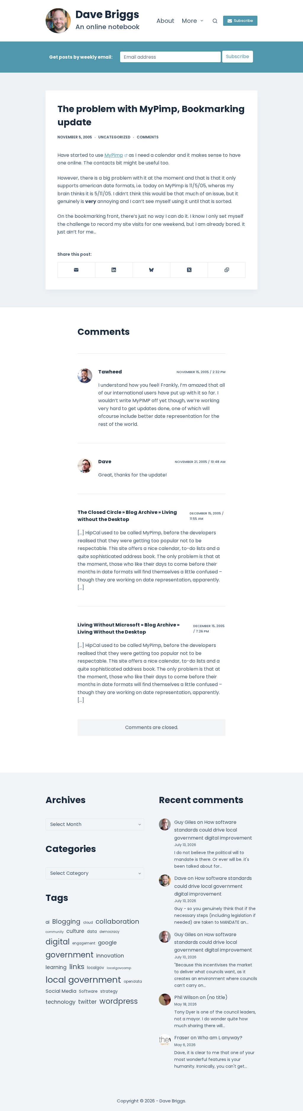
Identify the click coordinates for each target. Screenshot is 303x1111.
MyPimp (113, 155)
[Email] (76, 270)
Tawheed (110, 371)
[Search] (215, 21)
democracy (109, 931)
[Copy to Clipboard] (227, 270)
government (70, 954)
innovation (110, 955)
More (189, 21)
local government (83, 979)
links (76, 966)
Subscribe (243, 20)
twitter (87, 1002)
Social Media (61, 991)
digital (58, 941)
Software (88, 991)
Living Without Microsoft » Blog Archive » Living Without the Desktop (129, 628)
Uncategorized (114, 137)
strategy (109, 991)
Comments (148, 137)
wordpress (118, 1001)
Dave (104, 461)
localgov (95, 968)
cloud (88, 922)
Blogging (66, 921)
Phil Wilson (186, 997)
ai (47, 922)
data (92, 931)
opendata (133, 981)
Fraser (181, 1037)
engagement (83, 943)
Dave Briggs (107, 14)
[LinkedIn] (114, 270)
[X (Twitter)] (189, 270)
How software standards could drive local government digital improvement (213, 830)
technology (60, 1002)
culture (75, 931)
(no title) (217, 997)
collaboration (117, 921)
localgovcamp (119, 967)
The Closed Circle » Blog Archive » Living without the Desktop (127, 516)
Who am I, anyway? (220, 1037)
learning (56, 967)
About (165, 21)
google (107, 942)
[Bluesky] (151, 270)
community (55, 932)
